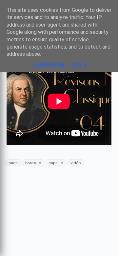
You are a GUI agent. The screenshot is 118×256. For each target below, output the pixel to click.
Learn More (48, 65)
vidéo (75, 162)
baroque (33, 162)
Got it (79, 65)
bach (13, 162)
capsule (56, 162)
